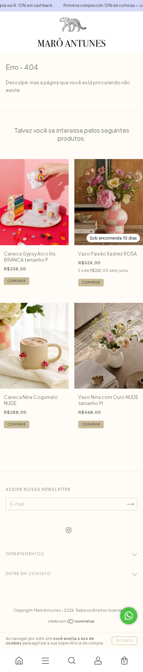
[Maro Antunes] (19, 660)
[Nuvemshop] (71, 622)
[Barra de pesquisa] (71, 660)
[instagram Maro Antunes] (69, 530)
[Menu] (45, 660)
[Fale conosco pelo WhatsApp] (128, 615)
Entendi (124, 641)
